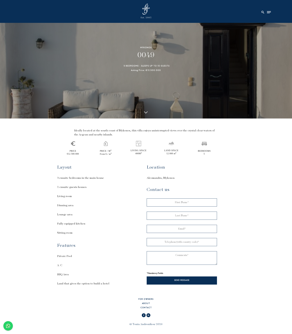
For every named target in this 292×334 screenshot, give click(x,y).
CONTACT (146, 308)
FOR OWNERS (146, 299)
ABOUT (146, 303)
